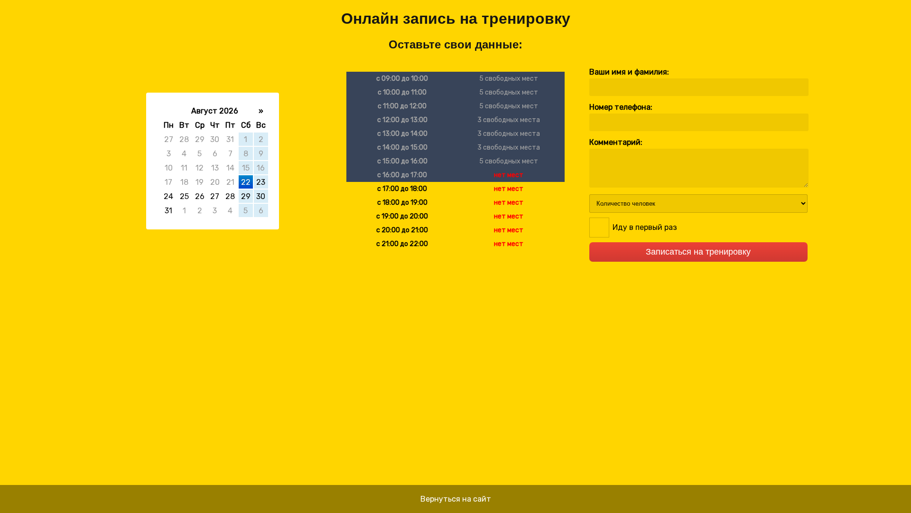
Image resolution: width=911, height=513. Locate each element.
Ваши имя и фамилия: (629, 71)
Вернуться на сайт (455, 499)
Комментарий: (615, 142)
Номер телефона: (620, 107)
